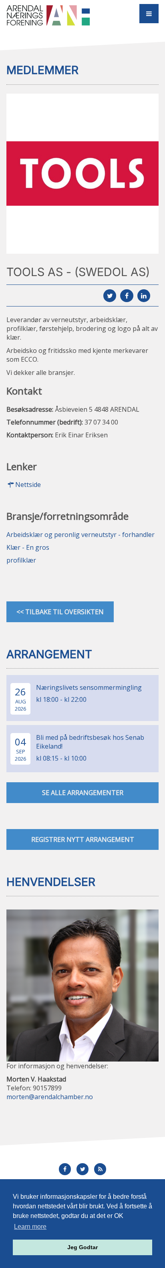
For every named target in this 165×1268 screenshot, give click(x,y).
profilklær (21, 560)
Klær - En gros (27, 547)
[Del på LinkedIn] (143, 295)
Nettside (28, 484)
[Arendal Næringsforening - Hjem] (52, 15)
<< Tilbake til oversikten (60, 611)
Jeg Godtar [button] (82, 1247)
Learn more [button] (30, 1226)
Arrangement (49, 654)
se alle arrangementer (82, 792)
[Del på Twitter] (109, 295)
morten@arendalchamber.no (49, 1096)
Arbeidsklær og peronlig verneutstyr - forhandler (80, 534)
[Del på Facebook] (126, 295)
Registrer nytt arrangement (82, 839)
